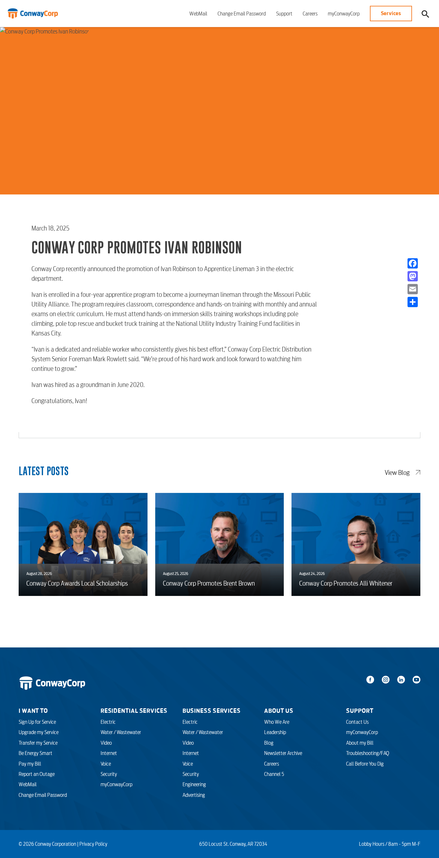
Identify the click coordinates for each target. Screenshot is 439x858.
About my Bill (359, 743)
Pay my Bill (30, 763)
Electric (108, 722)
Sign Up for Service (37, 722)
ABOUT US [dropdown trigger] (278, 710)
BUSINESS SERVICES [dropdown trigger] (212, 710)
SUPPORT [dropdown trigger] (359, 710)
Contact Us (357, 722)
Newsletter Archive (283, 753)
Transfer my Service (38, 743)
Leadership (275, 732)
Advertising (194, 795)
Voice (106, 763)
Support (284, 13)
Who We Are (276, 722)
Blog (268, 743)
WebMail (198, 13)
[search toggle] (425, 13)
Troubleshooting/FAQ (367, 753)
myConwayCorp (344, 13)
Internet (109, 753)
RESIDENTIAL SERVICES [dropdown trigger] (134, 710)
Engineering (194, 784)
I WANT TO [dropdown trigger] (33, 710)
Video (106, 743)
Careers (310, 13)
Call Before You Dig (365, 763)
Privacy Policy (93, 844)
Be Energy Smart (35, 753)
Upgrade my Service (38, 732)
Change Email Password (242, 13)
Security (109, 774)
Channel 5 (274, 774)
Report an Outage (37, 774)
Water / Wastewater (121, 732)
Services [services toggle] (391, 13)
